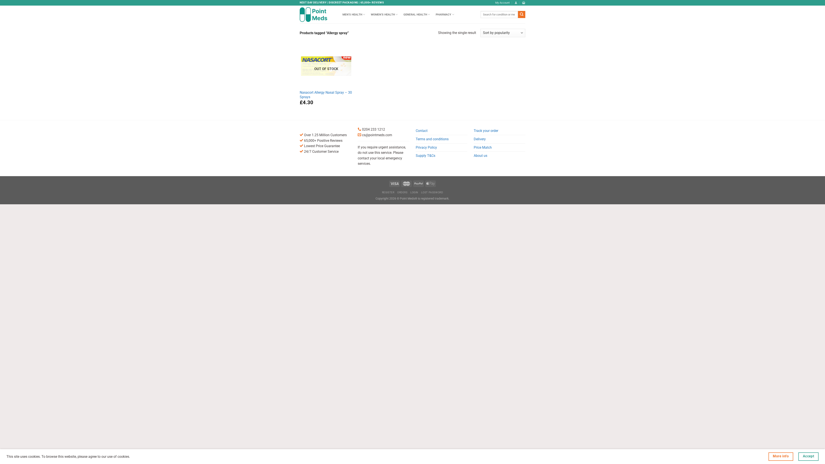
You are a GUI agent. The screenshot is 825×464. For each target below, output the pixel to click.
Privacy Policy (426, 147)
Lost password (432, 192)
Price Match (483, 147)
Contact (422, 131)
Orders (402, 192)
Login (414, 192)
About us (480, 156)
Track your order (486, 131)
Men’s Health (352, 14)
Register (388, 192)
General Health (415, 14)
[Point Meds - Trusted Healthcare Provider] (318, 14)
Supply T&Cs (425, 156)
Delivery (480, 139)
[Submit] (521, 14)
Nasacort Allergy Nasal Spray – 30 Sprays (326, 94)
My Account (502, 2)
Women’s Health (383, 14)
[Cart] (523, 2)
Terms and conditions (432, 139)
